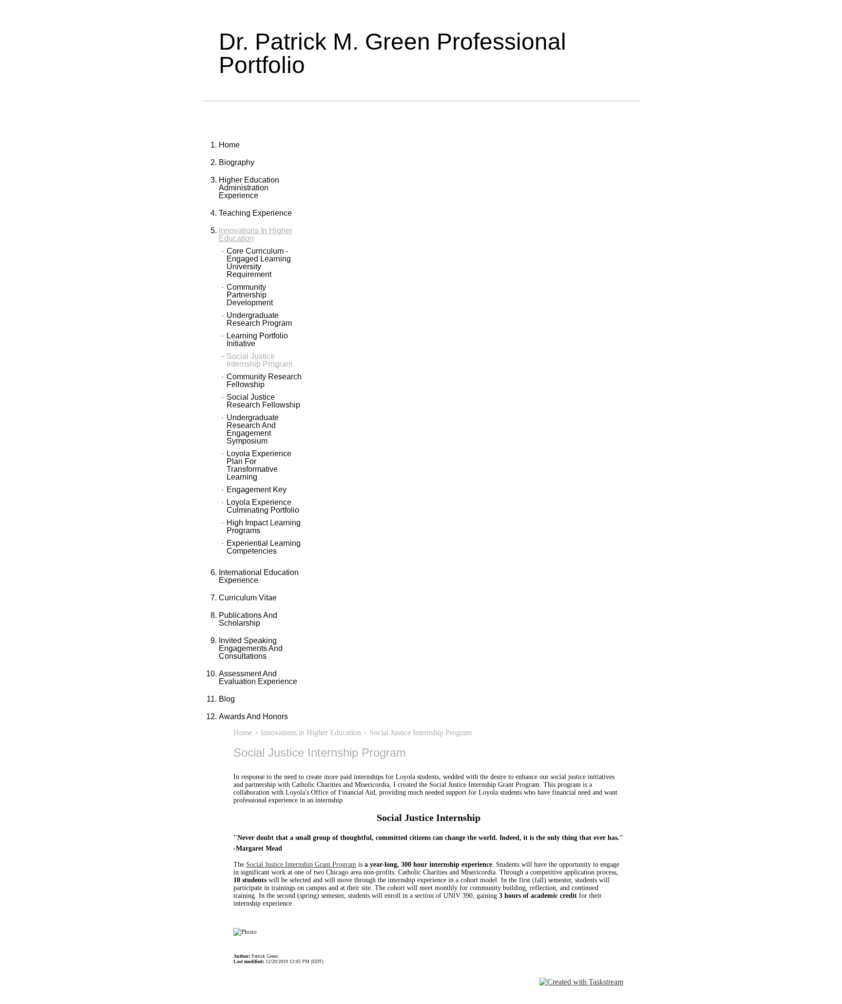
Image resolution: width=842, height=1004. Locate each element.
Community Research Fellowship (264, 381)
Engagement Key (257, 490)
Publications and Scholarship (248, 619)
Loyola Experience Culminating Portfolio (263, 506)
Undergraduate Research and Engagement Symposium (253, 429)
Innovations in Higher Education (255, 234)
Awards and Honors (253, 716)
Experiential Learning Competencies (264, 547)
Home (229, 145)
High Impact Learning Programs (264, 527)
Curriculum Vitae (248, 598)
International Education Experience (259, 576)
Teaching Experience (255, 213)
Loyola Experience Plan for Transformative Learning (259, 465)
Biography (236, 162)
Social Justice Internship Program (259, 360)
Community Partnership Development (250, 295)
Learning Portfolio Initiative (257, 340)
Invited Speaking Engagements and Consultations (251, 648)
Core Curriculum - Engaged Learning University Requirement (259, 263)
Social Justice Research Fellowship (263, 401)
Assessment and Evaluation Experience (258, 677)
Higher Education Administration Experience (249, 188)
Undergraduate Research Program (259, 319)
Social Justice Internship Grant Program (301, 864)
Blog (227, 699)
